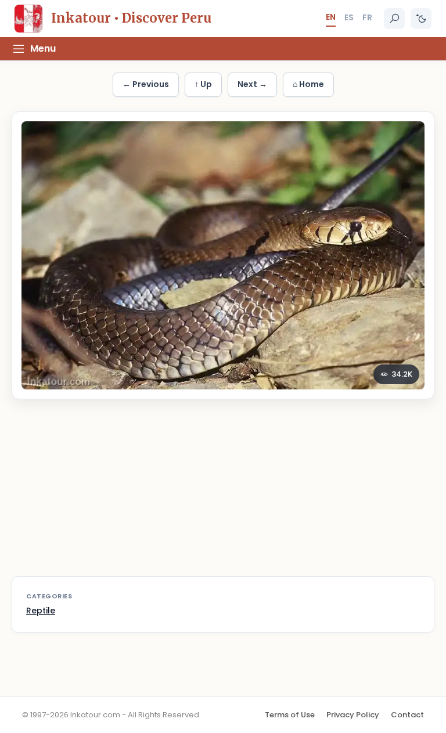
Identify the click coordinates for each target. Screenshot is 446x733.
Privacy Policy (352, 714)
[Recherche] (394, 18)
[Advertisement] (223, 495)
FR (367, 17)
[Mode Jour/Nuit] (421, 18)
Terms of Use (290, 714)
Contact (407, 714)
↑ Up (203, 84)
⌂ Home (308, 84)
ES (349, 17)
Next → (252, 84)
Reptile (40, 610)
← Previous (146, 84)
